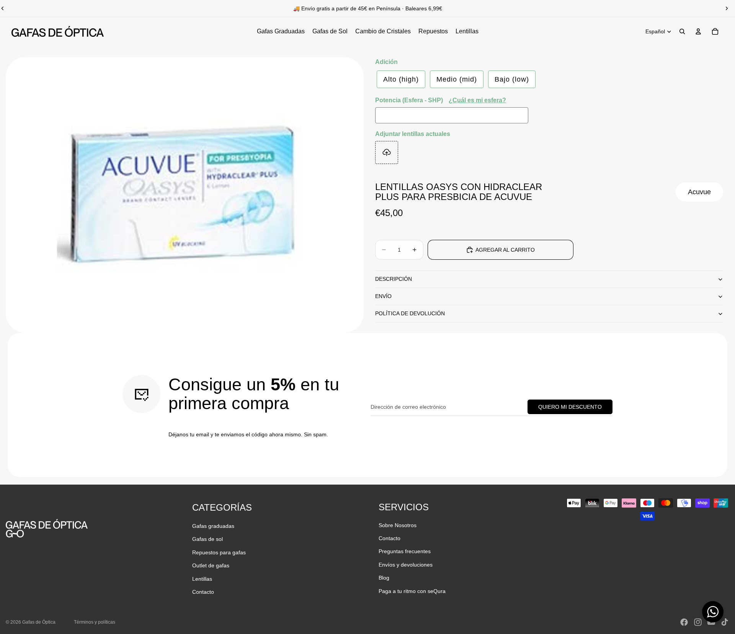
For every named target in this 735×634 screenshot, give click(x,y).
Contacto (203, 592)
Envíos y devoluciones (406, 565)
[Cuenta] (698, 31)
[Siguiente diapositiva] (726, 8)
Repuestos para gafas (219, 552)
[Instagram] (697, 622)
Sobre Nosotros (397, 525)
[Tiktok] (724, 622)
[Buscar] (682, 31)
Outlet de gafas (210, 565)
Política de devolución (410, 313)
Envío (383, 296)
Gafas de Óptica (39, 622)
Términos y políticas (94, 622)
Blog (384, 578)
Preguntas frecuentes (405, 551)
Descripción (393, 279)
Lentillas (202, 579)
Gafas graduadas (213, 526)
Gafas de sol (207, 539)
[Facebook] (684, 622)
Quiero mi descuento (570, 407)
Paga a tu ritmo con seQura (412, 591)
